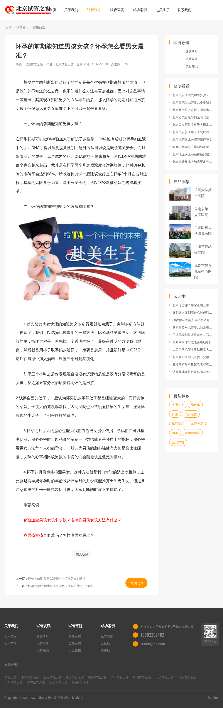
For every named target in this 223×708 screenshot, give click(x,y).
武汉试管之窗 (187, 677)
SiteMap (77, 697)
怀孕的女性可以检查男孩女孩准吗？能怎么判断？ (61, 586)
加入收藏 (82, 554)
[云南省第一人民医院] (180, 213)
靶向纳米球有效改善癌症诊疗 (192, 342)
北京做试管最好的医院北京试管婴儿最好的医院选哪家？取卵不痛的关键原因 (193, 117)
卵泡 (175, 414)
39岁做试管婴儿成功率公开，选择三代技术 (193, 320)
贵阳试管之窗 (142, 677)
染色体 (195, 404)
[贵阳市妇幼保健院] (180, 250)
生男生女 (178, 404)
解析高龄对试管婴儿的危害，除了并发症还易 (193, 327)
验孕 (175, 433)
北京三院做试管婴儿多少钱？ (192, 102)
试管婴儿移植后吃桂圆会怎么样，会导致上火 (193, 371)
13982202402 (152, 635)
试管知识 (192, 66)
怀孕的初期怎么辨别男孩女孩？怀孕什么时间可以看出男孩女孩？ (193, 147)
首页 (52, 9)
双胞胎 (105, 650)
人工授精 (75, 650)
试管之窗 (10, 677)
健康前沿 (39, 27)
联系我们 (184, 9)
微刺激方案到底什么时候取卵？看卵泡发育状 (193, 312)
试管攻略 (192, 58)
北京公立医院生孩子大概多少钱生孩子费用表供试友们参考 (193, 124)
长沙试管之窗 (164, 677)
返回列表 (137, 583)
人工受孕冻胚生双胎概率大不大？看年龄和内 (193, 349)
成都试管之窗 (97, 677)
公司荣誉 (10, 643)
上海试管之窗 (52, 677)
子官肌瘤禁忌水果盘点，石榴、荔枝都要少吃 (193, 334)
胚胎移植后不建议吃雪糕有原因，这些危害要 (193, 364)
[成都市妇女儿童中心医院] (180, 269)
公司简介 (10, 636)
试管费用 (178, 423)
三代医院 (75, 636)
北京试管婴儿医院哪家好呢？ (192, 139)
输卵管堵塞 (192, 433)
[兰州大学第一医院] (180, 194)
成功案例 (140, 9)
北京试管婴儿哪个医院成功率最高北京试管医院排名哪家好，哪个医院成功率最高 (193, 132)
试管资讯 (94, 9)
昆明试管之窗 (13, 682)
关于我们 (71, 9)
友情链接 (11, 664)
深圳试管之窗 (58, 682)
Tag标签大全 (80, 682)
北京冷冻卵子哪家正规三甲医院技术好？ (193, 305)
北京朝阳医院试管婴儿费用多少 (193, 357)
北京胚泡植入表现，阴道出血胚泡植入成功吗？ (193, 109)
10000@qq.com (152, 643)
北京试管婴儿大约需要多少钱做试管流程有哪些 (193, 161)
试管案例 (107, 636)
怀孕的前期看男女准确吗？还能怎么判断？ (57, 578)
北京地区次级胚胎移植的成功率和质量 (193, 154)
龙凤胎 (105, 643)
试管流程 (191, 414)
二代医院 (75, 643)
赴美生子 (163, 9)
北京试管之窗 (30, 677)
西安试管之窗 (36, 682)
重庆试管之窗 (75, 677)
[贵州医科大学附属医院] (180, 231)
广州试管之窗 (119, 677)
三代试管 (178, 442)
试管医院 (117, 9)
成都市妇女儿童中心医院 (203, 271)
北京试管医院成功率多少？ (190, 95)
